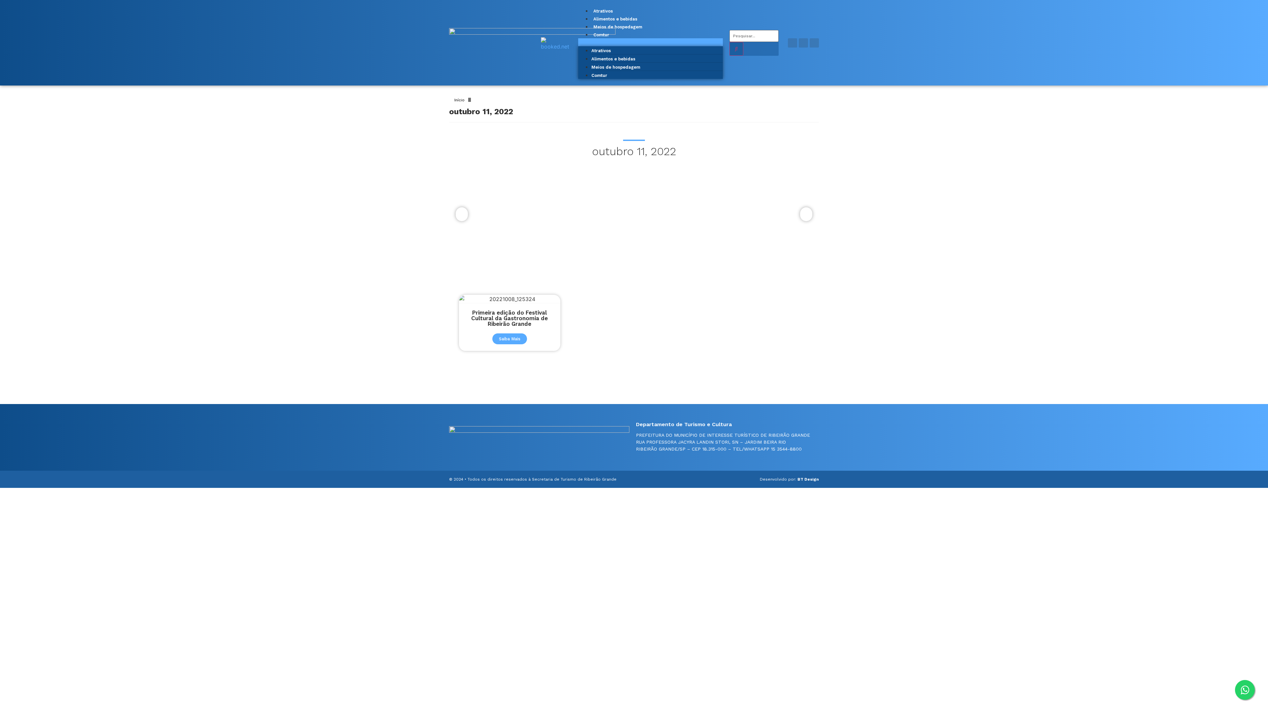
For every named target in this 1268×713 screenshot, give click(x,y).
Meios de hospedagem (617, 26)
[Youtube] (814, 43)
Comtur (601, 34)
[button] (650, 42)
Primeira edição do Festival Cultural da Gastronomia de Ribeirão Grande (509, 318)
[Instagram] (803, 43)
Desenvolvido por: (789, 479)
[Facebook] (792, 43)
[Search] (736, 49)
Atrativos (603, 11)
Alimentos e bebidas (615, 19)
